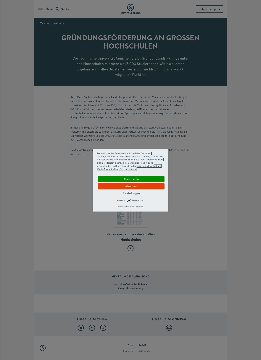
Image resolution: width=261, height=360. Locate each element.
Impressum (122, 206)
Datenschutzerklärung (135, 206)
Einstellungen (131, 193)
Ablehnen (131, 186)
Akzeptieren (131, 179)
